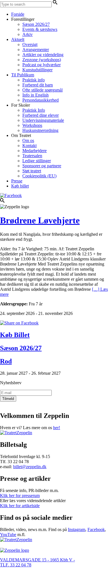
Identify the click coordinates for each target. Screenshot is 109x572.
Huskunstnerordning (40, 130)
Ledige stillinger (36, 160)
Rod (6, 361)
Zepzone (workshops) (41, 59)
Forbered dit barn (37, 85)
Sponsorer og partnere (41, 165)
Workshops (32, 125)
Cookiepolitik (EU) (39, 175)
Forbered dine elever (40, 115)
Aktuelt (17, 39)
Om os (28, 140)
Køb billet (20, 186)
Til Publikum (22, 74)
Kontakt (29, 145)
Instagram (76, 529)
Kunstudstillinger (37, 69)
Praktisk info (33, 79)
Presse (16, 181)
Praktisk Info (33, 110)
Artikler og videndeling (42, 54)
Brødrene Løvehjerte (40, 220)
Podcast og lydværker (41, 64)
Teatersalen (32, 155)
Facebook (96, 529)
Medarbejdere (34, 150)
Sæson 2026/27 (36, 24)
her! (56, 427)
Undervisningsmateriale (43, 120)
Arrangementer (35, 49)
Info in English (35, 95)
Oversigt (29, 44)
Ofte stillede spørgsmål (42, 90)
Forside (17, 14)
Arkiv (27, 34)
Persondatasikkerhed (40, 100)
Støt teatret (31, 170)
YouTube (8, 534)
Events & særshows (39, 29)
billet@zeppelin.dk (29, 466)
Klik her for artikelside (20, 505)
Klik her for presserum (20, 495)
